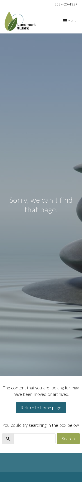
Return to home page (41, 407)
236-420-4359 (66, 4)
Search (68, 438)
